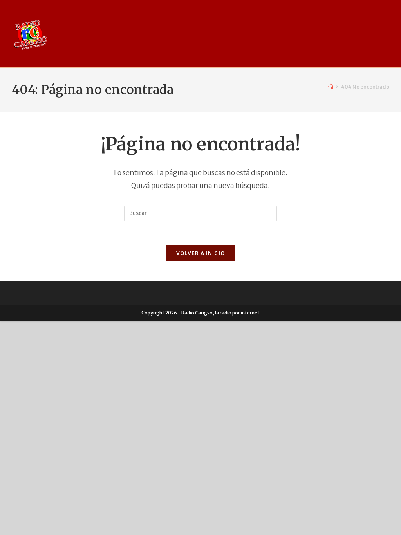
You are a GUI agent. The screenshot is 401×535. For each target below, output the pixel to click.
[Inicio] (330, 86)
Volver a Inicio (200, 253)
